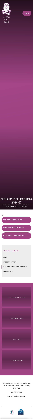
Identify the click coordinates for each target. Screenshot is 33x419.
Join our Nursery (22, 205)
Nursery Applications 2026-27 (16, 206)
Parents (11, 205)
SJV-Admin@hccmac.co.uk (16, 396)
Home (4, 205)
